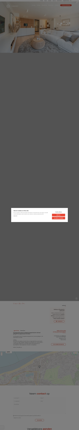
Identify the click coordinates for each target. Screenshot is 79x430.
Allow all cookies (58, 218)
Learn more (15, 215)
